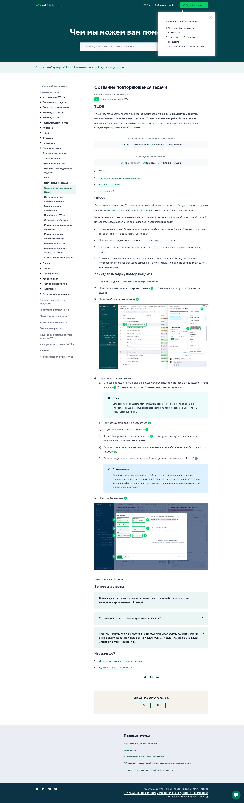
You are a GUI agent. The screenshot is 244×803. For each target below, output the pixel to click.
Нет (159, 705)
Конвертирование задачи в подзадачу (58, 227)
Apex (179, 163)
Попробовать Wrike (195, 5)
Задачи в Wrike (52, 158)
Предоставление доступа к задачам (58, 170)
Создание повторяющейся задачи (58, 189)
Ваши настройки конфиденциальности (185, 796)
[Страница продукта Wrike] (42, 5)
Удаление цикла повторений (52, 208)
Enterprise (175, 144)
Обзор (103, 171)
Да (144, 705)
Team (137, 163)
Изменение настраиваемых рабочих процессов (148, 769)
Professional (141, 144)
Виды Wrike (130, 750)
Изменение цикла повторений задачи (54, 199)
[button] (164, 5)
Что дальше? (106, 191)
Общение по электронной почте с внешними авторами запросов (157, 763)
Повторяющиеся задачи (56, 182)
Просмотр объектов (54, 163)
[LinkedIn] (157, 677)
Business (159, 144)
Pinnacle (166, 163)
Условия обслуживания (169, 792)
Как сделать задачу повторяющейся (119, 178)
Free (126, 144)
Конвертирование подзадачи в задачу (54, 236)
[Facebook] (151, 677)
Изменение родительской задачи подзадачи (57, 250)
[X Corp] (145, 677)
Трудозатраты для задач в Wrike (140, 743)
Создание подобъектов (56, 220)
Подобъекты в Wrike (54, 215)
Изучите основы (83, 67)
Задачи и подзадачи (111, 67)
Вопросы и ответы (109, 184)
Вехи (46, 177)
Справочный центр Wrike (52, 67)
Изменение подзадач (55, 243)
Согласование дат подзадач (58, 257)
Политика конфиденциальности (140, 792)
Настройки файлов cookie (195, 792)
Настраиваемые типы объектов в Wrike (144, 756)
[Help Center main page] (56, 5)
